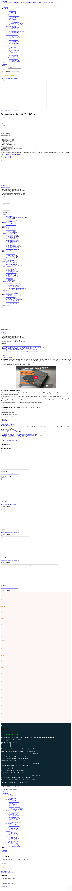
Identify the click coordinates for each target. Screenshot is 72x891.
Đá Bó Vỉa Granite (13, 45)
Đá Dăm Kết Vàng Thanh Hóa (16, 24)
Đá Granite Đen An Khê (11, 236)
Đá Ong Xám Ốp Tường (14, 16)
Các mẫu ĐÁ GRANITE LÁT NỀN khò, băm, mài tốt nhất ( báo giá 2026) (20, 349)
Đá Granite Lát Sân (13, 55)
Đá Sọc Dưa (9, 38)
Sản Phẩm (5, 8)
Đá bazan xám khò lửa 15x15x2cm (8, 504)
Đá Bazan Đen (12, 11)
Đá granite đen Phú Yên (11, 238)
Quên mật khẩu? (4, 886)
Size (2, 146)
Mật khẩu (3, 881)
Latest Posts (6, 420)
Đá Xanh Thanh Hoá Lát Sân (12, 302)
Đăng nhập (13, 883)
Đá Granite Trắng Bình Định (12, 246)
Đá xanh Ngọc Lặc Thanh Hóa (16, 23)
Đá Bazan (8, 9)
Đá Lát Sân (8, 51)
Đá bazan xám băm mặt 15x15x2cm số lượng (12, 148)
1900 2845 (3, 185)
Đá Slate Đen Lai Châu (11, 30)
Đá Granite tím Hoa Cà (11, 244)
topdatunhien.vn (8, 425)
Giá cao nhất (9, 440)
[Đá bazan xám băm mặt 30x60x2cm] (6, 130)
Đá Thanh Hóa (9, 18)
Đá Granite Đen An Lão (11, 237)
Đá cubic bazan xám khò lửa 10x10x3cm (10, 560)
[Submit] (3, 69)
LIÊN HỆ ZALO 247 (7, 157)
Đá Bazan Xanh (12, 13)
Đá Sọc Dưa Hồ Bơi (13, 40)
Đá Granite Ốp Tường (14, 60)
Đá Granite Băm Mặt (13, 28)
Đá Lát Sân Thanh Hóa (14, 54)
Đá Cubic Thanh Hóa (14, 50)
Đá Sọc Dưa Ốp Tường (14, 41)
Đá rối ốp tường (9, 278)
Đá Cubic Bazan (12, 47)
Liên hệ (5, 65)
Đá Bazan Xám (12, 12)
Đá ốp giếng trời (9, 274)
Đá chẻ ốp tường (10, 269)
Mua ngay (3, 477)
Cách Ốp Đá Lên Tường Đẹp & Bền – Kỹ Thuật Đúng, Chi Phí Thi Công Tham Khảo (22, 351)
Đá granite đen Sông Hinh (12, 240)
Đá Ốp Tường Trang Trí (11, 276)
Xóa (13, 146)
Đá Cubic (8, 46)
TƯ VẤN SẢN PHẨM (7, 156)
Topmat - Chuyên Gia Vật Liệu (7, 424)
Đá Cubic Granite (13, 48)
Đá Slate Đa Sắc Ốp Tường (15, 37)
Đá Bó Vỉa (8, 42)
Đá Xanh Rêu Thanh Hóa (15, 19)
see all (23, 431)
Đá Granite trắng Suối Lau (12, 247)
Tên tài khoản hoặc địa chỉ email (8, 878)
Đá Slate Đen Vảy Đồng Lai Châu (16, 288)
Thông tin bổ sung (7, 357)
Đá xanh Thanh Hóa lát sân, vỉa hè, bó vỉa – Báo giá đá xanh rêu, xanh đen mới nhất (22, 346)
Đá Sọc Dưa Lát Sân (13, 56)
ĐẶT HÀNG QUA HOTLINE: (11, 154)
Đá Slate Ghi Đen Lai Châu (15, 289)
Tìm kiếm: (5, 67)
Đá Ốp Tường (9, 57)
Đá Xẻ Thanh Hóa (10, 303)
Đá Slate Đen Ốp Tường (14, 33)
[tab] (37, 356)
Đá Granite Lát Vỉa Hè (11, 260)
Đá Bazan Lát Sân (13, 52)
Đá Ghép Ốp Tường (10, 270)
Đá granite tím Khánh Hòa (12, 245)
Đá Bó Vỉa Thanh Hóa (14, 43)
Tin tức (5, 64)
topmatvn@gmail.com (5, 187)
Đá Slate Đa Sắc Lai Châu (12, 35)
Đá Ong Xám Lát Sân (14, 17)
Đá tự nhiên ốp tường (11, 280)
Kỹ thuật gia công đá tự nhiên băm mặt (12, 436)
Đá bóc (5, 226)
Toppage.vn (21, 786)
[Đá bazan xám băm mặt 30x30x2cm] (6, 123)
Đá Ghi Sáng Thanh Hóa (14, 22)
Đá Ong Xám (9, 14)
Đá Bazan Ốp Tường (13, 59)
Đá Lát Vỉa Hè (6, 259)
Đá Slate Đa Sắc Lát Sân (14, 36)
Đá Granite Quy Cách (11, 26)
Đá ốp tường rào (10, 275)
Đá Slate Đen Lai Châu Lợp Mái (16, 31)
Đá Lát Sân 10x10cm (11, 232)
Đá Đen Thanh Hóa (13, 21)
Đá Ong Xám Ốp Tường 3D (15, 265)
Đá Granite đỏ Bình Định (12, 241)
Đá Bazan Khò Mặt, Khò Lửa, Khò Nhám (15, 217)
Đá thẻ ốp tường (9, 279)
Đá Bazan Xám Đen (10, 220)
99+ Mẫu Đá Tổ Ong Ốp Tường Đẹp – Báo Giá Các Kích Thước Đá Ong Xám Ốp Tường (23, 347)
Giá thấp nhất (15, 440)
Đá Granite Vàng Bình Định (12, 249)
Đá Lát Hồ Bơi (6, 250)
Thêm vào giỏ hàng (5, 149)
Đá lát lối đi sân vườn (11, 255)
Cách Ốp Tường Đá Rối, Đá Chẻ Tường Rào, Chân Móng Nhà (17, 348)
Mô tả (4, 355)
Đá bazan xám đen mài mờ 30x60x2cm (9, 588)
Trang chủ (5, 7)
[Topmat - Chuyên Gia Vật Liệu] (8, 423)
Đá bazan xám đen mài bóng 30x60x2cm (10, 532)
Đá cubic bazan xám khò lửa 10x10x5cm (10, 474)
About (4, 419)
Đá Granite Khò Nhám (14, 27)
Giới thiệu (5, 62)
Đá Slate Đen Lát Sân (14, 32)
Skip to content (4, 1)
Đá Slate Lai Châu (7, 281)
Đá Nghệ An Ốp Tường (14, 61)
